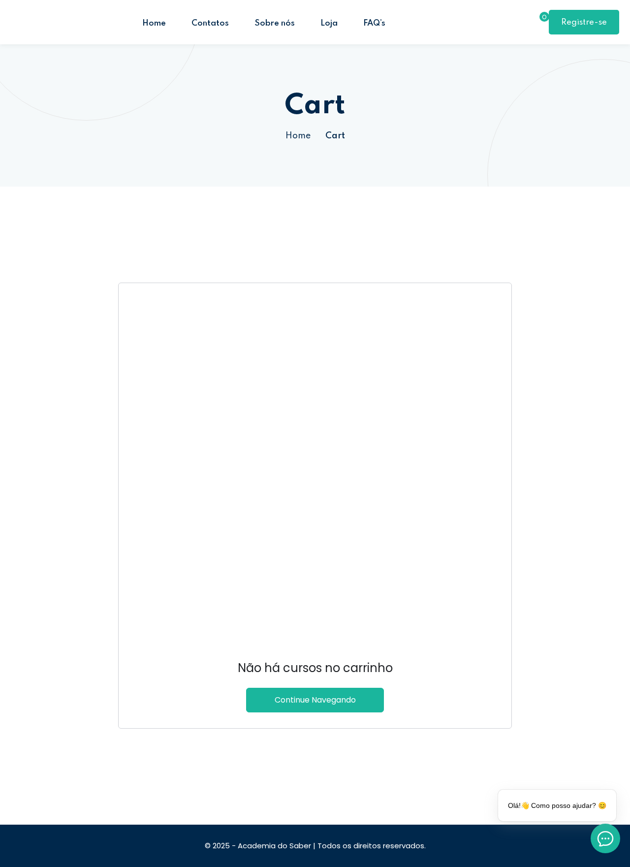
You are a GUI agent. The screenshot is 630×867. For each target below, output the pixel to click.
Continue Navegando (315, 700)
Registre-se (584, 22)
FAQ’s (374, 23)
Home (154, 23)
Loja (329, 23)
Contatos (210, 23)
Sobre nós (274, 23)
